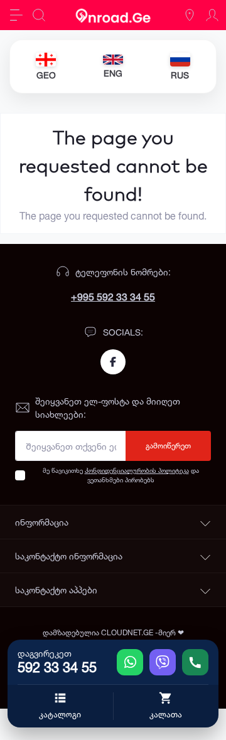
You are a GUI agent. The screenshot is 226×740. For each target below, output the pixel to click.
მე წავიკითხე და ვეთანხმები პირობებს (121, 475)
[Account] (212, 15)
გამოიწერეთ (168, 445)
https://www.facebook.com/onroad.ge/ (113, 361)
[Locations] (189, 15)
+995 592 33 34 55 (113, 296)
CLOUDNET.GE (128, 632)
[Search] (39, 15)
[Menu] (16, 15)
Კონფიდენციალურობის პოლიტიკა (137, 470)
